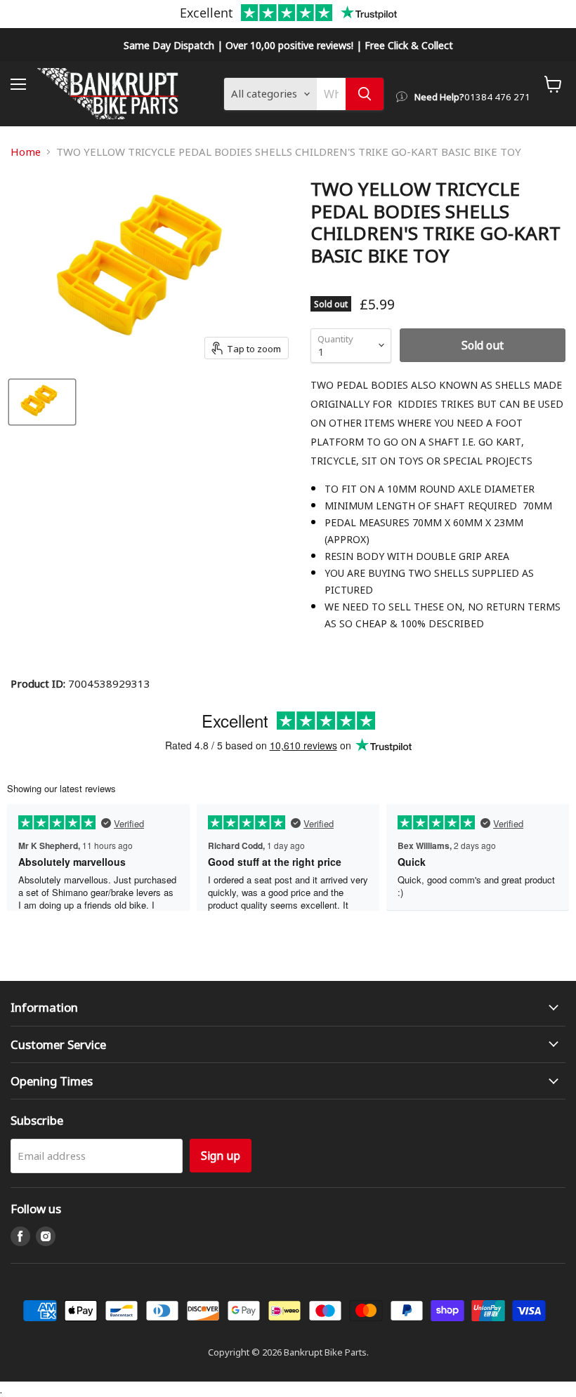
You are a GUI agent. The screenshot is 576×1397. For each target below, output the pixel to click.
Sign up (220, 1155)
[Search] (365, 94)
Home (26, 152)
